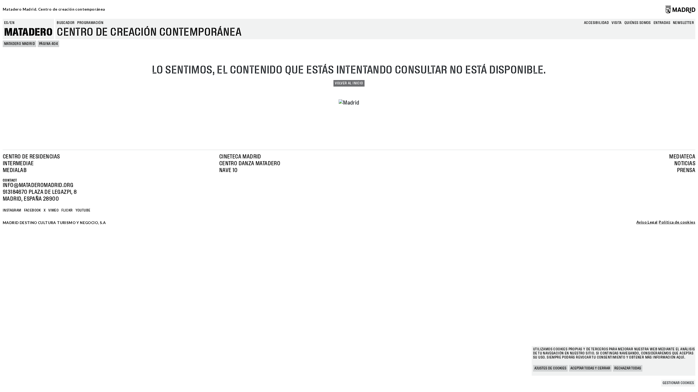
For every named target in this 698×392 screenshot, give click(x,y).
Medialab (14, 170)
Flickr (67, 210)
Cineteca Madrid (240, 157)
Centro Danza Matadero (249, 163)
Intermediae (18, 163)
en (12, 23)
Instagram (12, 210)
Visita (616, 23)
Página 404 (48, 44)
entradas (662, 23)
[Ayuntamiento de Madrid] (680, 9)
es (6, 23)
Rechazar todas (627, 368)
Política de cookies (677, 222)
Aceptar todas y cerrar (590, 368)
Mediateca (682, 157)
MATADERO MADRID (19, 44)
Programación (90, 23)
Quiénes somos (637, 23)
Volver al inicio (349, 83)
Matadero (28, 32)
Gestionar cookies (678, 383)
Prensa (686, 170)
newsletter (683, 23)
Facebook (32, 210)
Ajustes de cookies (550, 368)
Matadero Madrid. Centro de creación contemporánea (54, 9)
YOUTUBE (83, 210)
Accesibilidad (596, 23)
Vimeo (53, 210)
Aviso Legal (646, 222)
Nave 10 (228, 170)
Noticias (684, 163)
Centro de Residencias (31, 157)
